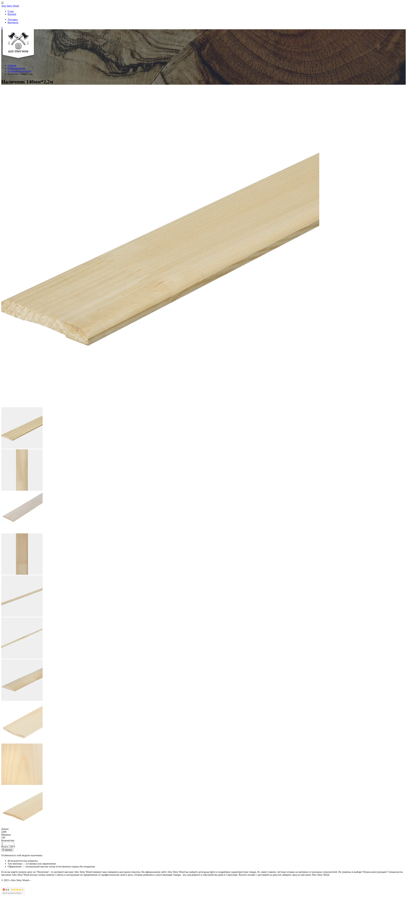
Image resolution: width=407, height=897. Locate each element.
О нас (11, 11)
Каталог (12, 14)
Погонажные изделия (19, 71)
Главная (12, 65)
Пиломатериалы (16, 68)
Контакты (13, 22)
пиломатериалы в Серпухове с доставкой (54, 880)
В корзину (7, 850)
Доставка (13, 19)
